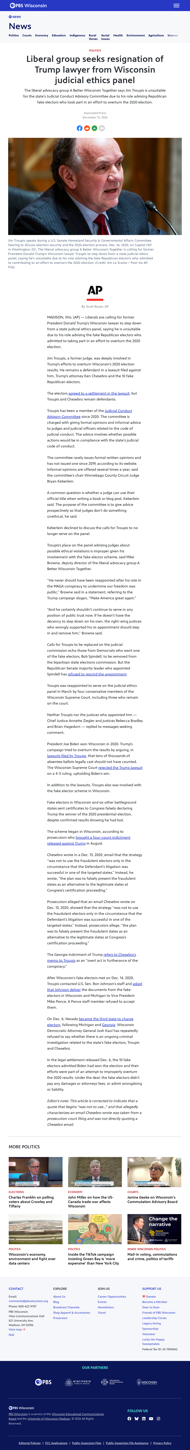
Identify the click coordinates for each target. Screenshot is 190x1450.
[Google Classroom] (94, 128)
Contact (16, 1289)
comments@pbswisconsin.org (28, 1301)
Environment (136, 35)
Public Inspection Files (86, 1443)
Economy (41, 35)
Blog (56, 1302)
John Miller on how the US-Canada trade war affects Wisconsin (91, 1201)
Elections (16, 1192)
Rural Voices (93, 37)
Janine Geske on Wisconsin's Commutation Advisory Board (152, 1199)
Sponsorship (150, 1328)
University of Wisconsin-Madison (49, 1418)
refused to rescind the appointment (97, 674)
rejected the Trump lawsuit (120, 768)
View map (16, 1329)
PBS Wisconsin (18, 1414)
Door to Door (151, 1307)
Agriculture (156, 35)
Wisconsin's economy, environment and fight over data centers (32, 1258)
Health (118, 35)
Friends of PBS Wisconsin (158, 1312)
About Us (59, 1296)
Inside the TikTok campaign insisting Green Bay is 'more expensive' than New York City (93, 1258)
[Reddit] (87, 128)
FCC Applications (56, 1443)
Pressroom (60, 1318)
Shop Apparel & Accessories (71, 1312)
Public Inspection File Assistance (127, 1443)
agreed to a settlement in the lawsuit (99, 393)
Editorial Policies (30, 1443)
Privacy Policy (162, 1443)
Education (59, 35)
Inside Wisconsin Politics (146, 1249)
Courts (27, 35)
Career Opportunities (112, 1296)
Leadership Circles (154, 1318)
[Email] (102, 128)
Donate (150, 1296)
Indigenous (77, 35)
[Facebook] (79, 128)
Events (102, 1302)
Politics (14, 35)
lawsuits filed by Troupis (66, 756)
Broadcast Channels (66, 1307)
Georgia (108, 1025)
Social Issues (105, 37)
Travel (102, 1312)
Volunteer (148, 1334)
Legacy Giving (151, 1323)
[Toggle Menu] (176, 5)
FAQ (11, 1335)
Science (173, 35)
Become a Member (154, 1302)
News (16, 17)
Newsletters (106, 1307)
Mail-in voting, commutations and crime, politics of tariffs (152, 1256)
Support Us (151, 1289)
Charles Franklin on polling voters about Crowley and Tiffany (31, 1201)
